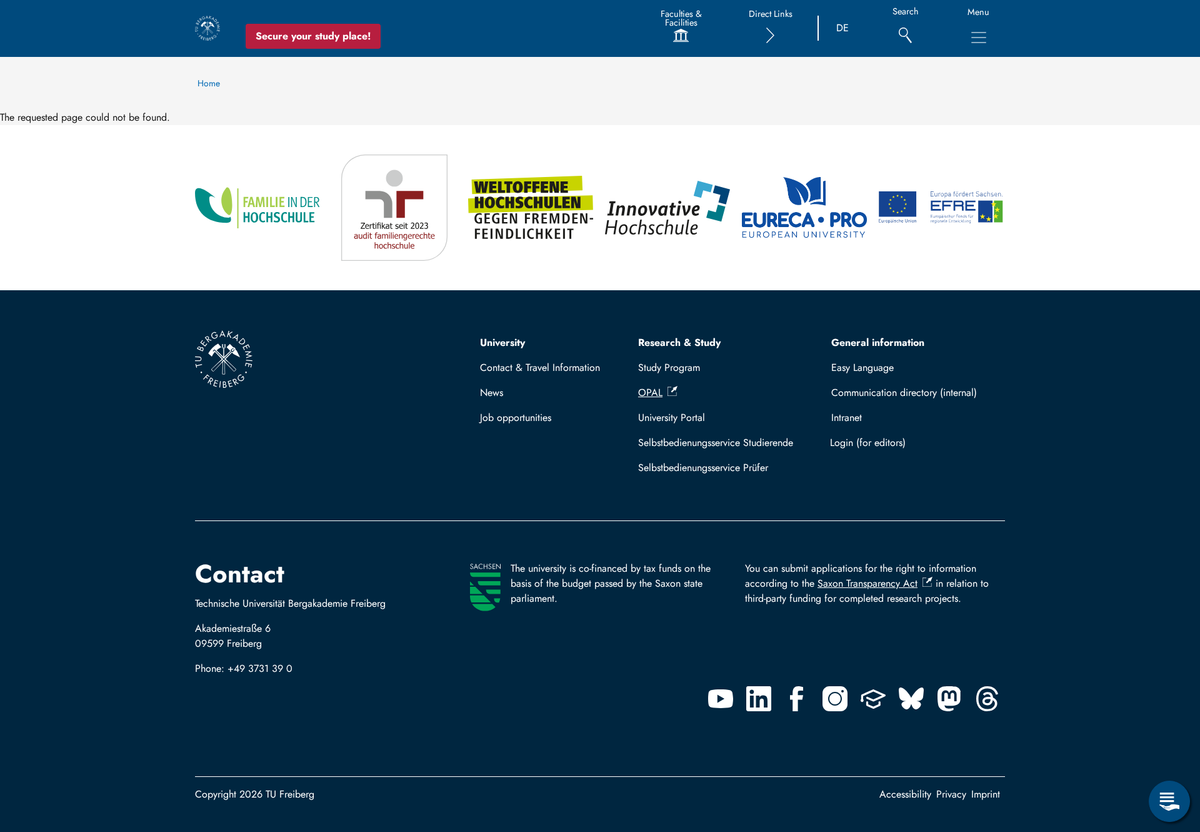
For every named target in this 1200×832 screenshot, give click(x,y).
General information (877, 342)
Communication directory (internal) (904, 392)
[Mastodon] (949, 698)
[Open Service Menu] (1169, 801)
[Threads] (987, 698)
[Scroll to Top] (1169, 750)
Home (209, 83)
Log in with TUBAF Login (912, 442)
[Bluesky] (911, 698)
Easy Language (862, 367)
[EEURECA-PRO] (805, 207)
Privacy (951, 794)
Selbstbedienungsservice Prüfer (703, 467)
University (502, 342)
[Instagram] (835, 698)
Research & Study (679, 342)
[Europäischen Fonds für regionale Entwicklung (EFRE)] (941, 207)
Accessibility (905, 794)
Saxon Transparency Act (868, 583)
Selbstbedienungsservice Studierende (715, 442)
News (491, 392)
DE (842, 28)
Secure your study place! (313, 36)
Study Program (669, 367)
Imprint (985, 794)
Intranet (846, 417)
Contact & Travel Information (540, 367)
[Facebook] (796, 698)
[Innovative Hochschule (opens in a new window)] (668, 207)
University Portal (671, 417)
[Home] (207, 28)
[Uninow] (873, 698)
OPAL (650, 392)
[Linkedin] (758, 698)
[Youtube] (720, 698)
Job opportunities (515, 417)
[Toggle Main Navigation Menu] (979, 37)
